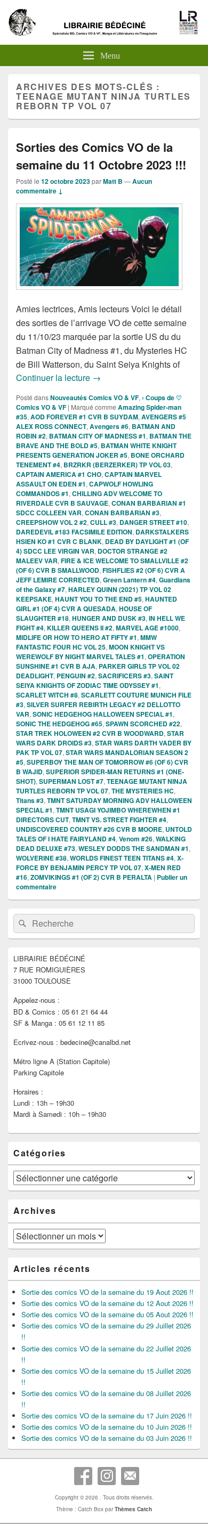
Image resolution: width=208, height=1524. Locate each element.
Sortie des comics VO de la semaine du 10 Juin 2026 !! (106, 1427)
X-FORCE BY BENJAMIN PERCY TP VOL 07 (99, 862)
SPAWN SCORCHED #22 (143, 723)
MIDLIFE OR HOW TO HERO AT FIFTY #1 (76, 637)
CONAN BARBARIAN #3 (122, 512)
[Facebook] (83, 1476)
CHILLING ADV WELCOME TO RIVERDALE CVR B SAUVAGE (89, 498)
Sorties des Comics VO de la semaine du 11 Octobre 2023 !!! (101, 156)
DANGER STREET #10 (153, 522)
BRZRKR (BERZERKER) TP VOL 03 (117, 464)
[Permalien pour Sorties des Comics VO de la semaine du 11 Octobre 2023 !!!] (99, 295)
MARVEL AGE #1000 (147, 628)
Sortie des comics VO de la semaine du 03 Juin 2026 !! (106, 1438)
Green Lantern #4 (129, 580)
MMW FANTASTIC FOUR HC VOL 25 (86, 642)
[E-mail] (130, 1476)
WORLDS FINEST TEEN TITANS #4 (122, 858)
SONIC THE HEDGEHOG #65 (59, 723)
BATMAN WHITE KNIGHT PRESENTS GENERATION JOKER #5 (96, 450)
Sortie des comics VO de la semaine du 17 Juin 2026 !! (106, 1415)
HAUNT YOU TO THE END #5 (98, 599)
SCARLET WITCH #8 (47, 695)
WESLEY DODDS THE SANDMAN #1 (133, 848)
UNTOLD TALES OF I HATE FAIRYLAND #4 (104, 834)
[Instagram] (107, 1476)
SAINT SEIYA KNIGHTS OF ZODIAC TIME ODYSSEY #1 (94, 680)
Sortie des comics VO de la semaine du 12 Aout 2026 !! (107, 1303)
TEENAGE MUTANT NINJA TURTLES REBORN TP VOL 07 (101, 786)
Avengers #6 (109, 426)
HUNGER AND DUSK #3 (109, 618)
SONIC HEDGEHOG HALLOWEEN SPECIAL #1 (103, 714)
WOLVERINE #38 (41, 858)
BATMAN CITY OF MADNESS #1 (97, 436)
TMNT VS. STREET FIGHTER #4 (119, 819)
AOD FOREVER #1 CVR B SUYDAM (84, 416)
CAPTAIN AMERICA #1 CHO (58, 474)
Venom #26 (136, 839)
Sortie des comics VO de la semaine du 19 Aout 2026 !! (107, 1292)
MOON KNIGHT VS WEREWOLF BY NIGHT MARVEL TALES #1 (90, 651)
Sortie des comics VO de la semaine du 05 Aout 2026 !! (107, 1314)
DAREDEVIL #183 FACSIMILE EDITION (74, 532)
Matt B (113, 181)
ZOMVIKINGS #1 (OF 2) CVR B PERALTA (91, 877)
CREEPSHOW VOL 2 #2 (51, 522)
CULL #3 (103, 522)
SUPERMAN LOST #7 (71, 781)
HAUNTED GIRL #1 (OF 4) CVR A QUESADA (96, 603)
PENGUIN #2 (76, 675)
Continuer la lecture (58, 377)
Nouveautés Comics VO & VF (94, 397)
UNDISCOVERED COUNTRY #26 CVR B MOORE (89, 829)
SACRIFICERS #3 (124, 675)
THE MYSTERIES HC (142, 791)
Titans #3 (30, 800)
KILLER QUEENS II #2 (80, 628)
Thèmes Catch (133, 1509)
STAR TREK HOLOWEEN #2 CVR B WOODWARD (90, 733)
